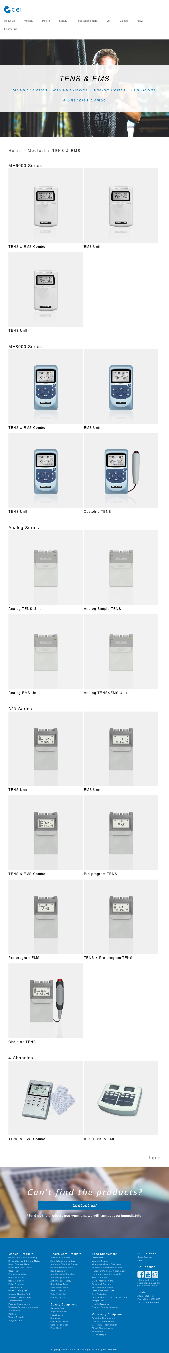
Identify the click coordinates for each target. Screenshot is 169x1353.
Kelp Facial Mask (59, 1324)
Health (46, 20)
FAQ (139, 1260)
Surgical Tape (15, 1320)
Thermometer (15, 1300)
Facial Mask (56, 1315)
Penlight (12, 1313)
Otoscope (13, 1271)
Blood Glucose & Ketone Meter (24, 1261)
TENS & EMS (15, 1287)
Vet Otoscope (99, 1334)
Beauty (63, 20)
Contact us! (84, 1205)
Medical (28, 20)
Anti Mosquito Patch (60, 1277)
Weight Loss (98, 1300)
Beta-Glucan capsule (102, 1287)
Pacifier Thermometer (19, 1304)
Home (14, 150)
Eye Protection (99, 1294)
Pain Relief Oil (58, 1290)
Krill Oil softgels (100, 1277)
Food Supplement (86, 20)
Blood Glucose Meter (19, 1264)
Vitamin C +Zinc (100, 1261)
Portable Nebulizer (17, 1274)
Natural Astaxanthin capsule (106, 1274)
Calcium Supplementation (105, 1307)
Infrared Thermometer (19, 1297)
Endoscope (97, 1331)
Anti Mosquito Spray (60, 1280)
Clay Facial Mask (59, 1321)
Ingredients (97, 1257)
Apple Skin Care (58, 1311)
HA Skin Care (57, 1308)
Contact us (10, 29)
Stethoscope (14, 1310)
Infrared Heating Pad (19, 1294)
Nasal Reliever (16, 1280)
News (140, 20)
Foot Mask (55, 1328)
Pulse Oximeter (16, 1284)
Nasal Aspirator (16, 1277)
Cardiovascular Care (102, 1280)
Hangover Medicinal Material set (108, 1271)
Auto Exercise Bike (60, 1257)
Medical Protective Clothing (22, 1257)
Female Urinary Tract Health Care (109, 1297)
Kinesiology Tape (59, 1284)
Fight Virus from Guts (103, 1290)
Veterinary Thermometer (104, 1324)
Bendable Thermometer (104, 1318)
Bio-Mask (55, 1318)
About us (9, 20)
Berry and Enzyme (101, 1284)
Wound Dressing (16, 1317)
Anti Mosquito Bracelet (62, 1274)
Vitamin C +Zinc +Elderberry (106, 1264)
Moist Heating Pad (17, 1290)
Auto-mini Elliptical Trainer (64, 1264)
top (153, 1157)
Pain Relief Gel (58, 1294)
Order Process (144, 1257)
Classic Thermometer (103, 1321)
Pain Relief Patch (59, 1287)
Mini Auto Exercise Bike (62, 1261)
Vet (108, 20)
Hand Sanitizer (58, 1271)
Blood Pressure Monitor (20, 1267)
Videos (124, 20)
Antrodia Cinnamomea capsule (107, 1267)
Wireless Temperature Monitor (23, 1307)
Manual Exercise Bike (61, 1267)
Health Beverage (100, 1304)
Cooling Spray (57, 1297)
